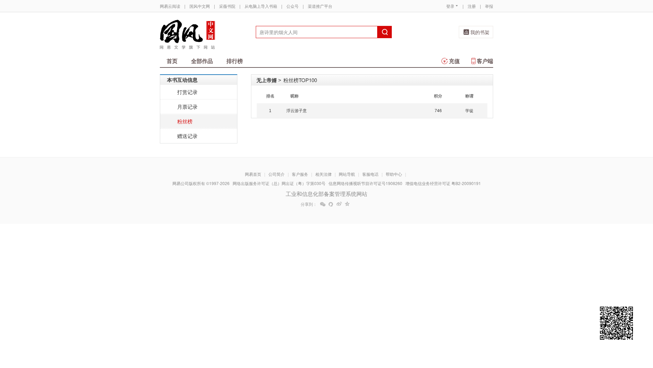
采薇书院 (227, 6)
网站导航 (347, 174)
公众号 (292, 6)
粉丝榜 (184, 121)
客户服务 (300, 174)
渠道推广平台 (320, 6)
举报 (489, 6)
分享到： (309, 204)
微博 (339, 204)
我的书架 (479, 32)
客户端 (485, 61)
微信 (322, 204)
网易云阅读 (170, 6)
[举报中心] (511, 328)
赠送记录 (187, 135)
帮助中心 (394, 174)
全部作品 (202, 61)
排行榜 (235, 61)
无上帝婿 (266, 80)
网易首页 (253, 174)
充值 (454, 61)
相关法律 (323, 174)
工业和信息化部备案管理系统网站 (326, 194)
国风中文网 (199, 6)
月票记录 (187, 106)
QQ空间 (347, 204)
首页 (172, 61)
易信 (331, 204)
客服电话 (370, 174)
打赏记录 (187, 91)
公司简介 (276, 174)
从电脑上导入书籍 (261, 6)
